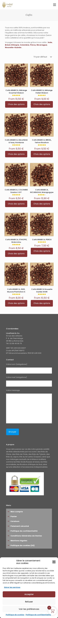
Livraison (15, 521)
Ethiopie (15, 45)
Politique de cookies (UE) (23, 545)
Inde (50, 42)
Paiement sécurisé (20, 526)
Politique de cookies (15, 615)
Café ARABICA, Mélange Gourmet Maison (16, 91)
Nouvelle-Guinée (13, 47)
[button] (54, 562)
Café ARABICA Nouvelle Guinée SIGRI (41, 290)
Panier (14, 516)
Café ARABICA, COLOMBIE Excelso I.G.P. (16, 191)
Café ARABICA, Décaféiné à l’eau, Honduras (16, 141)
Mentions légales (19, 540)
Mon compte (17, 511)
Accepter (29, 594)
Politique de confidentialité (38, 615)
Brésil (7, 45)
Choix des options (16, 104)
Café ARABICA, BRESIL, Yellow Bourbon (42, 141)
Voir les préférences (29, 609)
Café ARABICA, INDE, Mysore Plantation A (16, 290)
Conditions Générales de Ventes (26, 536)
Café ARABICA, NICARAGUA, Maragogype (41, 191)
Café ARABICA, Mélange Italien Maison (41, 91)
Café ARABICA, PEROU (42, 239)
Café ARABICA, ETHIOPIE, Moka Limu (16, 240)
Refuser (29, 601)
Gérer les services (12, 587)
